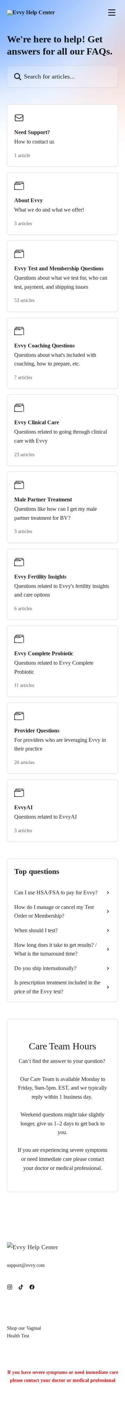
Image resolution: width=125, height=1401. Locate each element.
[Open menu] (112, 12)
